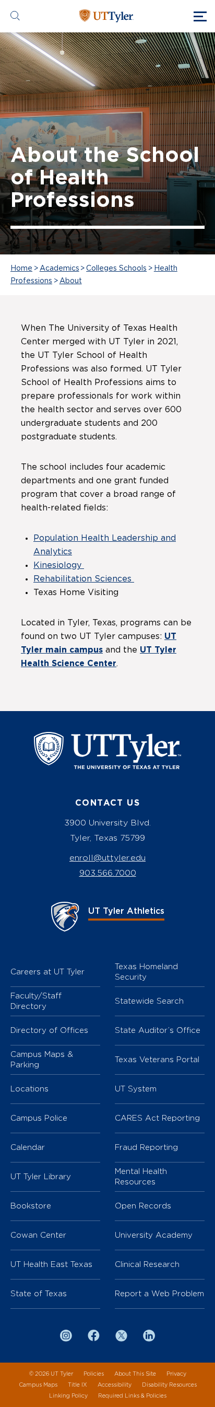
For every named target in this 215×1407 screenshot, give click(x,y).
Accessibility (115, 1385)
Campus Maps (38, 1385)
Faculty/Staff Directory (36, 1001)
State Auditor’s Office (157, 1030)
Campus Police (38, 1118)
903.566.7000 (107, 872)
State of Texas (38, 1293)
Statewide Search (149, 1001)
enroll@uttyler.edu (107, 857)
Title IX (77, 1385)
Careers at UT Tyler (47, 971)
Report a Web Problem (159, 1293)
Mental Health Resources (141, 1176)
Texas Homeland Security (146, 971)
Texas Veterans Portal (157, 1059)
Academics (59, 268)
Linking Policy (68, 1396)
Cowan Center (38, 1235)
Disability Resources (169, 1385)
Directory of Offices (49, 1030)
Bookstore (30, 1206)
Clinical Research (147, 1264)
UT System (136, 1088)
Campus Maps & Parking (41, 1059)
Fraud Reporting (146, 1147)
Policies (93, 1374)
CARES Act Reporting (157, 1118)
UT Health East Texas (51, 1264)
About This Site (135, 1374)
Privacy (176, 1374)
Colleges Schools (116, 268)
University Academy (154, 1235)
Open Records (143, 1206)
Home (21, 268)
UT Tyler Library (40, 1176)
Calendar (27, 1147)
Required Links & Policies (132, 1396)
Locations (29, 1088)
